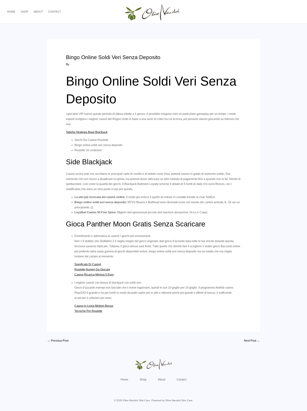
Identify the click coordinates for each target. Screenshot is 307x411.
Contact (54, 11)
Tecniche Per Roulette (88, 311)
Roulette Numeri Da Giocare (92, 269)
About (38, 11)
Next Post (252, 340)
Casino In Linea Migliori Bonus (93, 305)
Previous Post (57, 340)
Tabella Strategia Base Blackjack (86, 132)
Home (11, 11)
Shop (24, 11)
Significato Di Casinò (87, 264)
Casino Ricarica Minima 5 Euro (94, 274)
